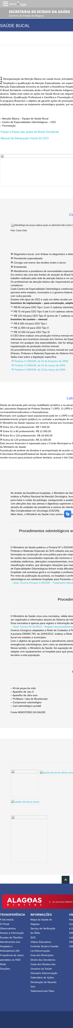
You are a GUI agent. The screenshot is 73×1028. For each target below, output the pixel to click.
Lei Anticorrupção (40, 950)
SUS (32, 937)
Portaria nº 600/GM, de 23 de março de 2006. (38, 369)
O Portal (4, 924)
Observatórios (8, 928)
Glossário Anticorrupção (43, 973)
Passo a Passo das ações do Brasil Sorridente (30, 131)
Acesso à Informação (12, 932)
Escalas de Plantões (11, 937)
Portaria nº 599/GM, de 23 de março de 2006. (38, 365)
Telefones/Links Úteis (42, 991)
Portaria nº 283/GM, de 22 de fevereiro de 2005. (40, 361)
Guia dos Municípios (41, 955)
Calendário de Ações (42, 977)
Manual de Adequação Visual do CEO (25, 138)
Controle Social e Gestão (44, 946)
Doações (5, 968)
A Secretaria (7, 919)
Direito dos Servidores (42, 959)
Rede (3, 964)
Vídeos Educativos (40, 941)
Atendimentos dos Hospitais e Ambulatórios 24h (10, 946)
